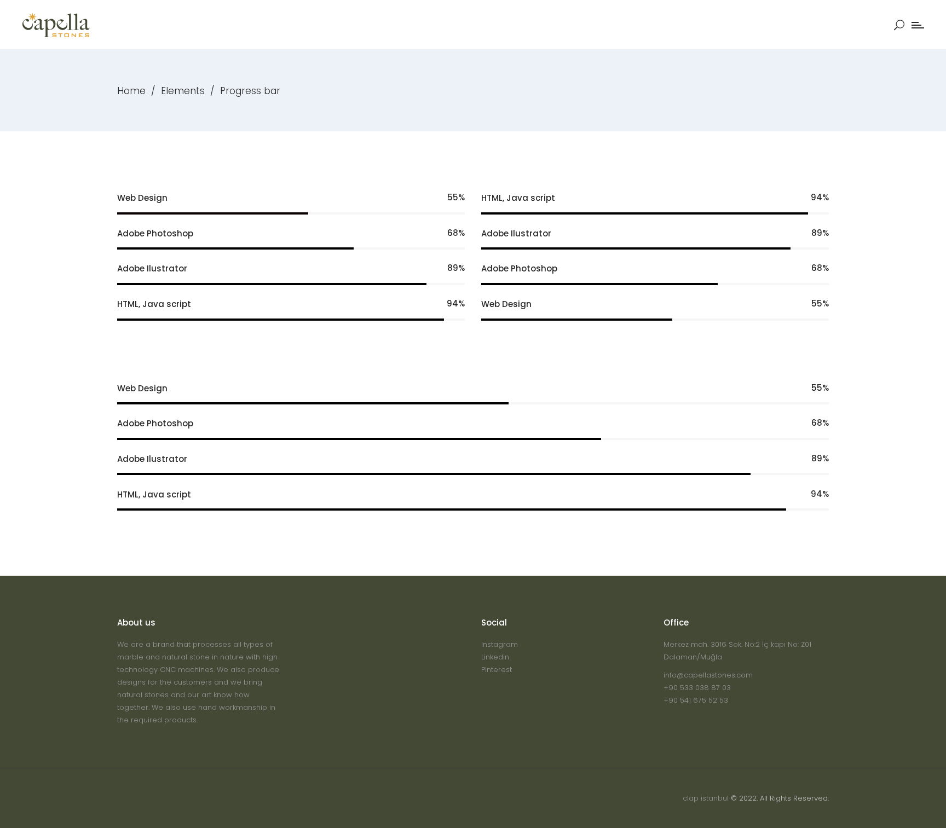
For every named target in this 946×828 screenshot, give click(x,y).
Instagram (499, 644)
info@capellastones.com (708, 675)
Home (131, 90)
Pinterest (496, 669)
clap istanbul (706, 798)
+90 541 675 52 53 (696, 700)
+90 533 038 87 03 (697, 687)
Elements (183, 90)
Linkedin (495, 657)
